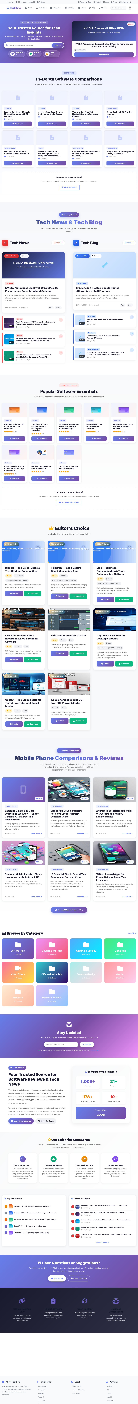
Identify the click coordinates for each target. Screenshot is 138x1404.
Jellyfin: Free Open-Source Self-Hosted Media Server (50, 113)
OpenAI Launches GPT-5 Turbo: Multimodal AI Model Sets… (102, 1227)
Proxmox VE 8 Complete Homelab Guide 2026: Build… (17, 152)
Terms (115, 2)
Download (15, 438)
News (83, 8)
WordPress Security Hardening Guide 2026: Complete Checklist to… (49, 153)
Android (11, 2)
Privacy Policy (94, 1050)
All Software (42, 1386)
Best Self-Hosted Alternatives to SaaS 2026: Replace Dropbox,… (86, 153)
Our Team (41, 1401)
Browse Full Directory (70, 502)
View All (57, 243)
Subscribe (87, 1045)
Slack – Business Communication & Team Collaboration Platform (111, 571)
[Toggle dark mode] (130, 2)
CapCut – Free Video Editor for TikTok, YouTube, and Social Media (23, 703)
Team (90, 2)
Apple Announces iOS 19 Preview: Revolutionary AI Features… (103, 1212)
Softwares (42, 8)
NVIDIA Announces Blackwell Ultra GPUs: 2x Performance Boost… (105, 1205)
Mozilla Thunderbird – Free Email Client (41, 467)
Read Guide (19, 124)
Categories (57, 8)
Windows (41, 2)
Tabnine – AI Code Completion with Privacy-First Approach (39, 427)
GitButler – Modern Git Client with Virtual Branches (14, 426)
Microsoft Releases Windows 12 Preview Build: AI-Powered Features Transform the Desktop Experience (35, 341)
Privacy (107, 2)
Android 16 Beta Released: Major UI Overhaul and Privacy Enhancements (114, 813)
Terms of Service (78, 1390)
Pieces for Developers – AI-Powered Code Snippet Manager (69, 426)
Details (15, 593)
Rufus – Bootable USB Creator (68, 635)
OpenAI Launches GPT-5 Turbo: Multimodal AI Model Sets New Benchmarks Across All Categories (33, 357)
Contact (98, 2)
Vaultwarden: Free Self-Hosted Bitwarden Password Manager (85, 114)
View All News (102, 1242)
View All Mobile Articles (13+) (70, 910)
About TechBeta (80, 1278)
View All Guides (70, 187)
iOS (18, 2)
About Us (41, 1397)
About (82, 2)
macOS (32, 2)
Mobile (103, 8)
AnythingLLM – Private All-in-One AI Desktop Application (14, 468)
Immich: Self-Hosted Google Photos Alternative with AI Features (17, 114)
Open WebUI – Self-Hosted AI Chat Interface (94, 426)
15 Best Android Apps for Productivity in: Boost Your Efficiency (111, 877)
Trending (70, 8)
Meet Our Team (47, 1121)
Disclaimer (124, 2)
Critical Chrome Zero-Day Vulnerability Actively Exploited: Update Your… (107, 1234)
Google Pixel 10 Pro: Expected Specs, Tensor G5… (120, 152)
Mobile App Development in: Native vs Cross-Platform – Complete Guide (66, 813)
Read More (35, 834)
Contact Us (58, 1278)
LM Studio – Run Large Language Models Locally (123, 426)
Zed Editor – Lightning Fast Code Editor (68, 467)
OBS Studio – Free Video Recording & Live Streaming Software (21, 638)
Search (58, 45)
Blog (93, 8)
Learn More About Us (22, 1121)
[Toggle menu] (130, 8)
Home (30, 8)
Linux (25, 2)
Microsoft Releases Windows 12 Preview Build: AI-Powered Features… (106, 1220)
